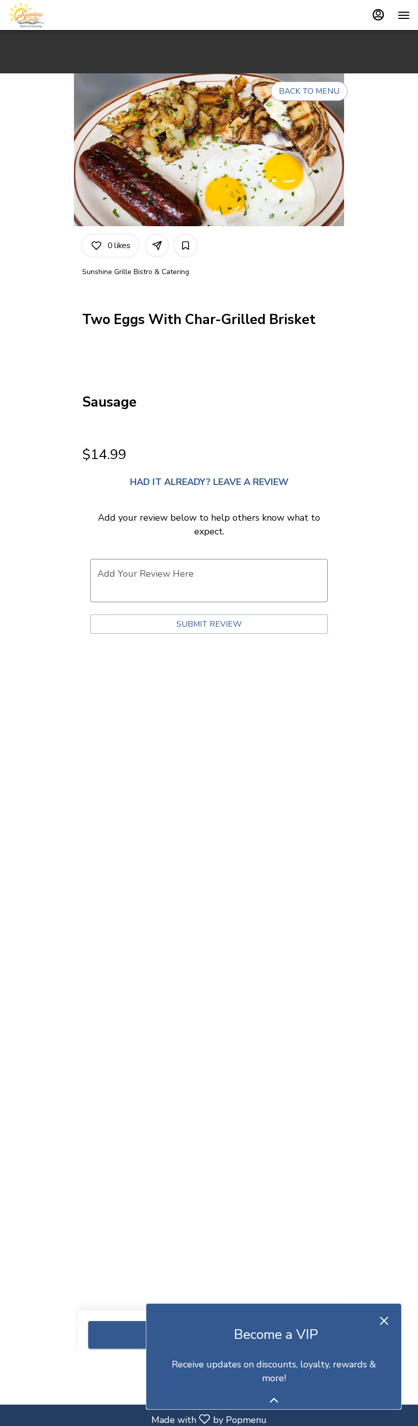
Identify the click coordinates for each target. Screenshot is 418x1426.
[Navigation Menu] (404, 15)
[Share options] (157, 245)
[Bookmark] (185, 245)
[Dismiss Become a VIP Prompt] (384, 1321)
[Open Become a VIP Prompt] (274, 1400)
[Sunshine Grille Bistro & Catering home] (54, 15)
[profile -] (378, 15)
